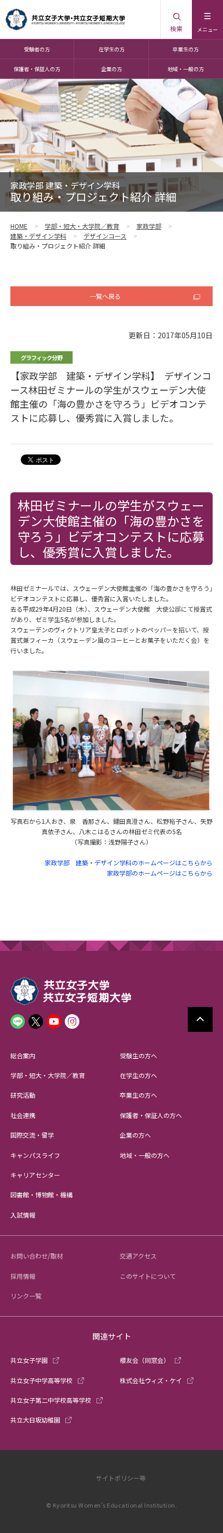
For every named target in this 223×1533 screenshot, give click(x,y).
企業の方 (111, 69)
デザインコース (105, 235)
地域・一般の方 (186, 69)
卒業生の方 (186, 49)
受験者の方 (37, 49)
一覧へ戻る (105, 296)
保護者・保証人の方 (36, 69)
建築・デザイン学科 (38, 235)
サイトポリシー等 (121, 1477)
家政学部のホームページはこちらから (160, 872)
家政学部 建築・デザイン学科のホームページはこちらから (129, 862)
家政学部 (148, 226)
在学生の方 (111, 49)
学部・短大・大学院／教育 (82, 226)
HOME (18, 226)
